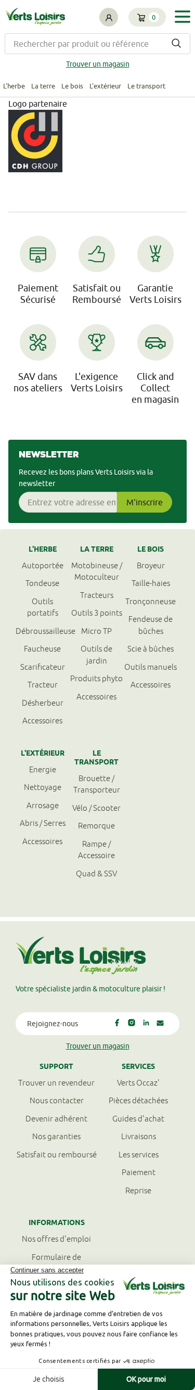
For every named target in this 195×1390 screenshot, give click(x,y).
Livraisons (138, 1136)
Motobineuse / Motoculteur (96, 571)
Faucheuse (42, 648)
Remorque (96, 825)
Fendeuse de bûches (150, 625)
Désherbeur (42, 702)
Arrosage (43, 805)
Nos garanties (56, 1136)
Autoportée (42, 565)
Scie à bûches (150, 648)
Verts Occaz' (138, 1082)
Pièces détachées (138, 1100)
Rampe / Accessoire (96, 849)
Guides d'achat (138, 1118)
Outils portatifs (42, 607)
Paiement (138, 1172)
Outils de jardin (96, 654)
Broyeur (151, 565)
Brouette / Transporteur (96, 784)
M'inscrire (144, 502)
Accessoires (42, 720)
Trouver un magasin (97, 64)
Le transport (146, 86)
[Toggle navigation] (182, 16)
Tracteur (43, 684)
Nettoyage (42, 787)
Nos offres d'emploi (56, 1238)
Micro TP (96, 631)
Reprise (138, 1190)
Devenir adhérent (56, 1118)
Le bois (72, 86)
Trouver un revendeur (56, 1082)
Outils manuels (150, 666)
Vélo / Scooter (96, 808)
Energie (42, 769)
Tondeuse (42, 583)
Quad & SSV (96, 873)
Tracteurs (96, 595)
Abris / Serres (43, 823)
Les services (139, 1154)
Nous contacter (57, 1100)
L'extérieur (105, 86)
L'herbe (14, 86)
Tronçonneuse (150, 601)
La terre (43, 86)
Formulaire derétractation (56, 1263)
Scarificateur (42, 666)
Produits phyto (96, 678)
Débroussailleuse (43, 631)
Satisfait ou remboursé (57, 1154)
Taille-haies (151, 583)
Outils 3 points (96, 612)
